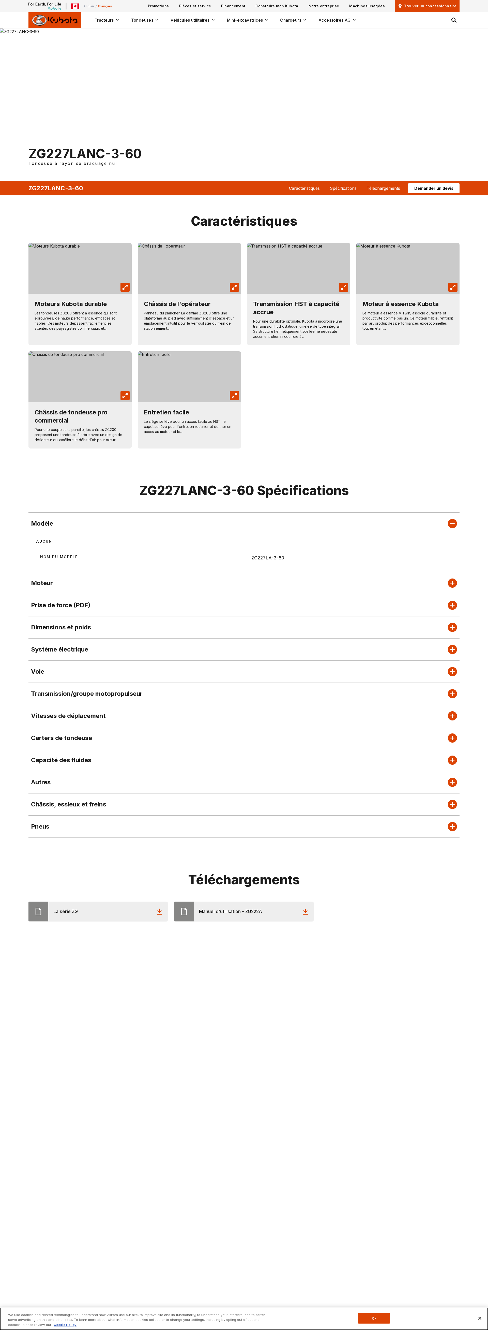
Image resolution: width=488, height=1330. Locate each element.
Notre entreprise (324, 6)
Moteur (42, 583)
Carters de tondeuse (61, 738)
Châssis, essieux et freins (68, 804)
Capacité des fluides (61, 760)
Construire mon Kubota (276, 6)
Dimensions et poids (61, 627)
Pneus (40, 826)
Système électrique (59, 649)
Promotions (158, 6)
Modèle (42, 523)
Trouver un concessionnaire (430, 6)
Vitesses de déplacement (68, 715)
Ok (374, 1318)
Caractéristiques (304, 188)
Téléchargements (383, 188)
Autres (41, 782)
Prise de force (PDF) (60, 605)
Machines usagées (367, 6)
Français (105, 6)
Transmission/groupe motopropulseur (87, 693)
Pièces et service (195, 6)
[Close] (479, 1318)
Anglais (89, 6)
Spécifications (343, 188)
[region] (244, 1318)
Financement (233, 6)
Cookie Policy (65, 1325)
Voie (37, 671)
